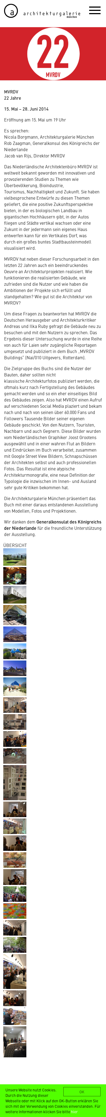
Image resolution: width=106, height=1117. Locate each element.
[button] (95, 10)
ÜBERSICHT (15, 545)
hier (74, 1111)
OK (81, 1091)
